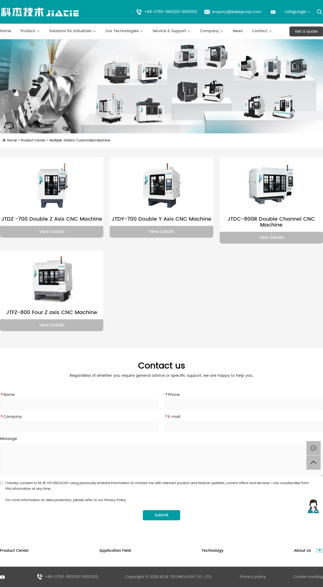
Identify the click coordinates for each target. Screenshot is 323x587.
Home (5, 31)
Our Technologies (122, 31)
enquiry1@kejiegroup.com (236, 12)
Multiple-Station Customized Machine (79, 140)
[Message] (313, 448)
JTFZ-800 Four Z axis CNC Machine (51, 312)
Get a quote (306, 31)
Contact (260, 31)
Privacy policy (253, 577)
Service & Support (170, 31)
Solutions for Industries (71, 31)
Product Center (33, 140)
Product (28, 31)
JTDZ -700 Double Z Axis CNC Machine (51, 219)
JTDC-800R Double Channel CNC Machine (271, 222)
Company (210, 31)
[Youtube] (273, 12)
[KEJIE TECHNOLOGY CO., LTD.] (40, 12)
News (238, 31)
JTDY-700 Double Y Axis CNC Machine (161, 219)
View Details (51, 231)
